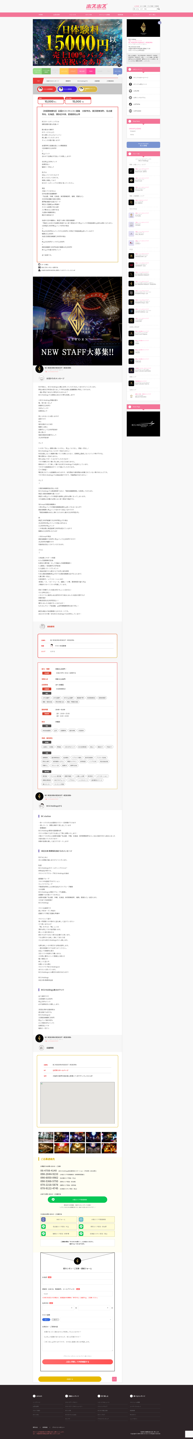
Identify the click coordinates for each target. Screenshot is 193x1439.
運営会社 (35, 1427)
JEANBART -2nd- (140, 266)
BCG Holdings (143, 161)
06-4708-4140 (68, 1170)
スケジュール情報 (104, 14)
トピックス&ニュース (103, 1402)
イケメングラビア (102, 1406)
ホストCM (88, 14)
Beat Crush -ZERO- (141, 171)
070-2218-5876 (58, 1184)
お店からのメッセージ (52, 81)
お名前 (46, 1277)
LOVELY (137, 243)
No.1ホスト (133, 1414)
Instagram (133, 131)
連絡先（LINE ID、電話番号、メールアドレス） (60, 1289)
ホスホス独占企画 (102, 1410)
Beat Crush (138, 181)
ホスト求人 (152, 14)
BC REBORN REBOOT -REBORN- (145, 284)
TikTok (132, 134)
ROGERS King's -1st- (141, 293)
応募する (70, 1379)
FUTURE (138, 216)
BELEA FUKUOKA (140, 397)
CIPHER (137, 225)
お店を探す (36, 1406)
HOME (41, 14)
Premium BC (139, 190)
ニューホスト (133, 1418)
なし (46, 1319)
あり (55, 1319)
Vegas (137, 343)
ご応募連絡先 (110, 81)
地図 (142, 50)
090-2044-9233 (62, 1174)
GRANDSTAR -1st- (141, 256)
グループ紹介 (36, 1410)
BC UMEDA (138, 203)
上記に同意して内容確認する (77, 1362)
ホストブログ (101, 1414)
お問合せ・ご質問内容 (50, 1327)
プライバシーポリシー (58, 1427)
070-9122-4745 (58, 1188)
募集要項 (68, 81)
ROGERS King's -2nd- (142, 303)
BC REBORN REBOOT (142, 275)
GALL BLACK (139, 234)
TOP (38, 81)
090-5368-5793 (58, 1181)
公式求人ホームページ (60, 1070)
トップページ (36, 1402)
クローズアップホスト (71, 1402)
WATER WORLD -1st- (141, 312)
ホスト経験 (46, 1315)
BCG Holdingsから (83, 81)
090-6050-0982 (58, 1177)
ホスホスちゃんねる (70, 1414)
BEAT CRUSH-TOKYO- (142, 384)
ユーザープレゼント (135, 1406)
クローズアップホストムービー (73, 1406)
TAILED (137, 352)
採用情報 (45, 1427)
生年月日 (47, 1303)
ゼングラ (67, 1418)
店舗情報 (97, 81)
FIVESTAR (138, 321)
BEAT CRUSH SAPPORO (143, 371)
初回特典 (120, 14)
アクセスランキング (103, 1418)
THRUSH (138, 362)
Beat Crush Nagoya (141, 334)
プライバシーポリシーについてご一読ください (77, 1356)
